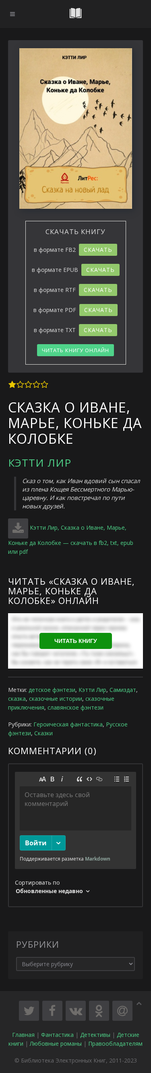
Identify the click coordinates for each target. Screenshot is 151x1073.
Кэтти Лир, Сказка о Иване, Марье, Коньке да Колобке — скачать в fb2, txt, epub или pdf (70, 539)
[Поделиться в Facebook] (52, 1011)
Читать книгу (75, 641)
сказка (17, 698)
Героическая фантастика (68, 724)
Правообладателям (115, 1043)
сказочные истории (55, 698)
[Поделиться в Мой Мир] (122, 1011)
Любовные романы (56, 1043)
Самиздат (123, 690)
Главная (23, 1034)
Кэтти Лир (39, 462)
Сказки (43, 733)
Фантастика (57, 1034)
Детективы (95, 1034)
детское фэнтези (52, 690)
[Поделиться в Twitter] (29, 1011)
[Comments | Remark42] (75, 835)
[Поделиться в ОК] (99, 1011)
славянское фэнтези (75, 707)
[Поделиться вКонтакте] (76, 1011)
